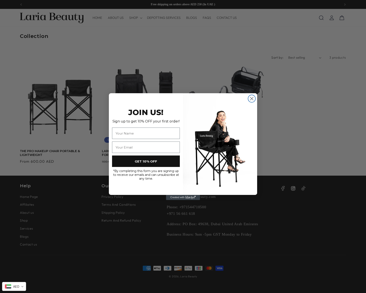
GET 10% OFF (146, 161)
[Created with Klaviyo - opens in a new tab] (183, 197)
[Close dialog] (251, 98)
